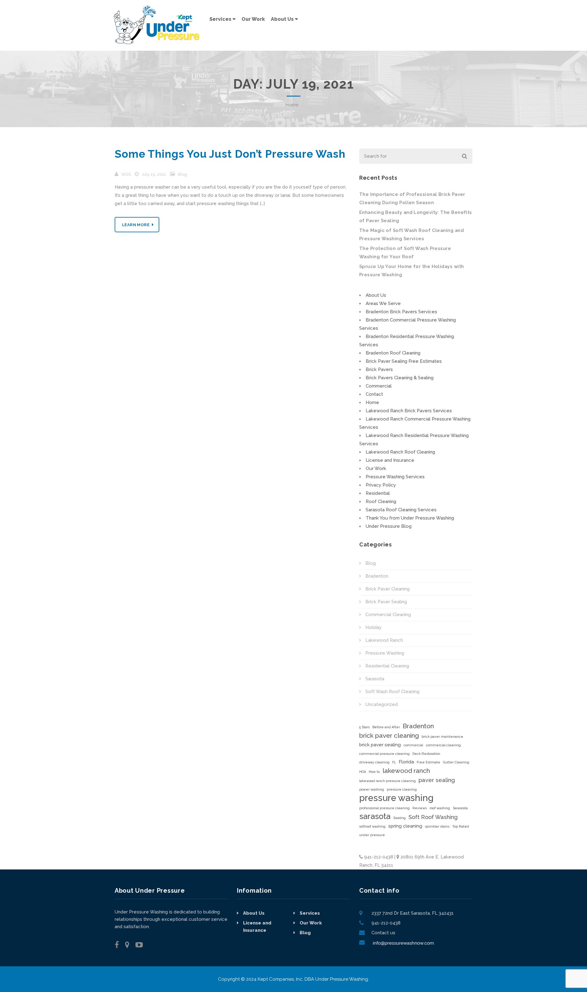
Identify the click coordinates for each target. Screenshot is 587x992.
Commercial (379, 386)
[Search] (463, 156)
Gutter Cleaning (456, 762)
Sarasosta (460, 808)
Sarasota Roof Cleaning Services (401, 510)
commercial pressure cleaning (384, 753)
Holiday (373, 627)
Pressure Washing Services (395, 476)
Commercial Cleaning (388, 614)
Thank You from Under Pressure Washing (410, 518)
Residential (378, 493)
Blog (182, 174)
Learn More (136, 224)
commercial (413, 745)
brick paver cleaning (389, 735)
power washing (371, 789)
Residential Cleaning (387, 666)
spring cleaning (405, 826)
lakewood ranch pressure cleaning (387, 781)
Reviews (419, 808)
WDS (126, 174)
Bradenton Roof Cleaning (393, 353)
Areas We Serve (383, 303)
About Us (376, 295)
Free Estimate (428, 762)
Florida (406, 762)
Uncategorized (381, 704)
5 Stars (364, 727)
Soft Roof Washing (433, 817)
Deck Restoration (426, 753)
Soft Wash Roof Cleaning (392, 691)
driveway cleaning (374, 762)
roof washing (440, 808)
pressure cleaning (402, 789)
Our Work (376, 468)
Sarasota (374, 679)
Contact (374, 394)
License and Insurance (390, 460)
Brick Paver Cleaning (387, 589)
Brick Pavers (379, 369)
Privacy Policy (381, 485)
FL (394, 762)
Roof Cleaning (381, 501)
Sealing (399, 818)
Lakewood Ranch (384, 640)
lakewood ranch (406, 770)
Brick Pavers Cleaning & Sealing (400, 377)
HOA (362, 771)
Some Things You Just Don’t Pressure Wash (230, 154)
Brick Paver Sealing (386, 601)
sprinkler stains (437, 826)
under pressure (372, 835)
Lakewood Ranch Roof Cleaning (400, 452)
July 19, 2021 (154, 174)
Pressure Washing (384, 653)
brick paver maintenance (442, 736)
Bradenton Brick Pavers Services (401, 311)
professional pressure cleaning (384, 808)
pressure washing (396, 798)
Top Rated (460, 826)
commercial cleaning (443, 745)
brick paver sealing (380, 745)
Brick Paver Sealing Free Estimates (404, 361)
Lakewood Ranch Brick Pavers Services (409, 410)
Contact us (383, 932)
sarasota (374, 816)
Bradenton (376, 576)
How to (374, 771)
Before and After (386, 727)
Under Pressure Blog (389, 526)
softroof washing (372, 826)
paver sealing (437, 780)
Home (292, 105)
